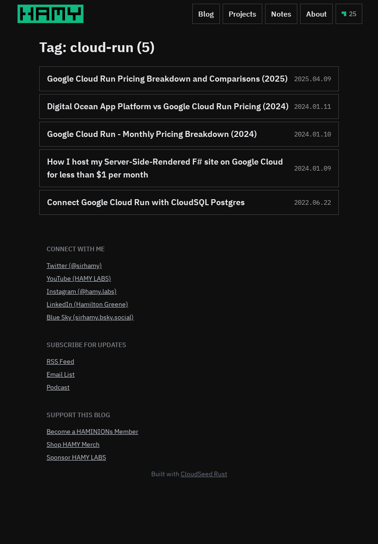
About (316, 13)
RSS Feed (60, 361)
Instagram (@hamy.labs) (82, 291)
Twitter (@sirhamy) (74, 265)
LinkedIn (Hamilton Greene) (87, 304)
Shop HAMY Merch (73, 444)
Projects (242, 13)
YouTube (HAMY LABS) (79, 278)
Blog (206, 13)
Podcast (58, 387)
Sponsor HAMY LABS (76, 457)
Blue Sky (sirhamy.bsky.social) (90, 317)
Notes (281, 13)
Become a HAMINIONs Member (92, 431)
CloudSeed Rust (204, 474)
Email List (61, 374)
